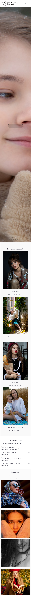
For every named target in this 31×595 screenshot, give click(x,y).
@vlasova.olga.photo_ (15, 478)
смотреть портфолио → (15, 339)
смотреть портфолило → (15, 294)
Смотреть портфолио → (15, 385)
